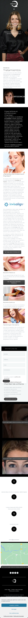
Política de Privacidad (18, 616)
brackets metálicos (9, 121)
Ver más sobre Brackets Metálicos (14, 282)
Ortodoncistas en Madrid (12, 32)
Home (12, 30)
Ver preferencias (14, 613)
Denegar (14, 609)
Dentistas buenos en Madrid (14, 596)
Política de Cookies (8, 616)
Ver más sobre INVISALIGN (12, 252)
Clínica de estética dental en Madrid (14, 595)
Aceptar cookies (14, 605)
